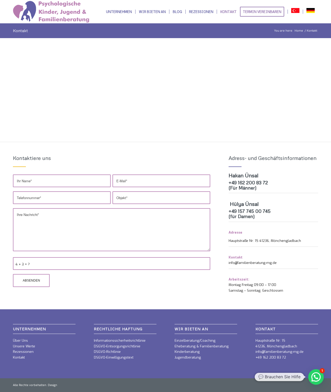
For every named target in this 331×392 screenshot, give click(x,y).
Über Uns (20, 340)
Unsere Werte (24, 346)
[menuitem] (119, 11)
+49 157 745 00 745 (249, 211)
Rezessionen (23, 351)
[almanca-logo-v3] (51, 11)
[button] (316, 377)
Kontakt (20, 30)
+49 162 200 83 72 (248, 182)
